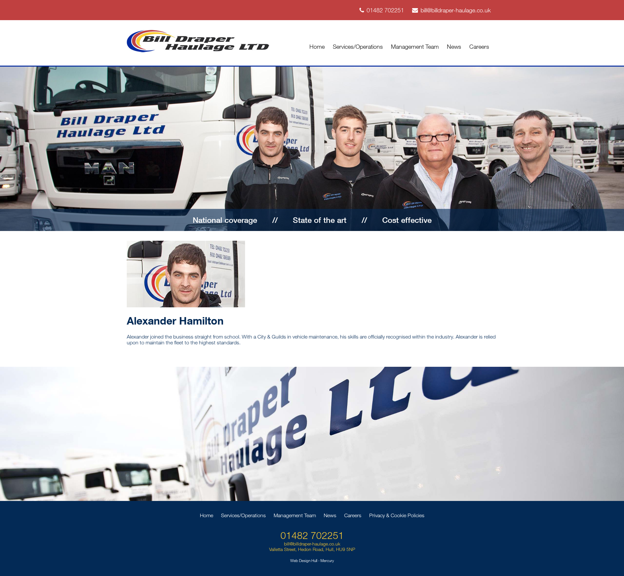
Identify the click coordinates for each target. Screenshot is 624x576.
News (454, 46)
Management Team (415, 46)
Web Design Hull (303, 560)
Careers (479, 46)
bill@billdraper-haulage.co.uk (456, 10)
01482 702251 (385, 10)
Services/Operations (358, 46)
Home (317, 46)
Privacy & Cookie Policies (396, 515)
